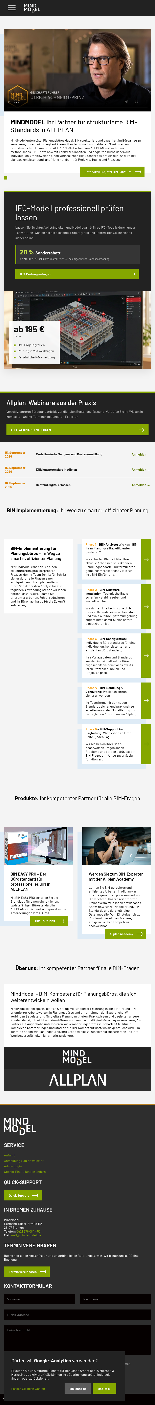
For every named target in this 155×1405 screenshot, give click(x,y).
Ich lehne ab (78, 1388)
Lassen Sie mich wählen (28, 1388)
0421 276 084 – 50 (28, 1231)
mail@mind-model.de (26, 1235)
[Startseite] (32, 8)
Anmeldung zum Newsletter (24, 1160)
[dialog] (64, 1376)
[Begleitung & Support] (146, 744)
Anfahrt (9, 1155)
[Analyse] (146, 559)
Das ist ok (104, 1388)
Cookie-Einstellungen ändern (25, 1171)
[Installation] (146, 606)
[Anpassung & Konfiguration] (146, 655)
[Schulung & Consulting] (146, 701)
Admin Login (13, 1166)
